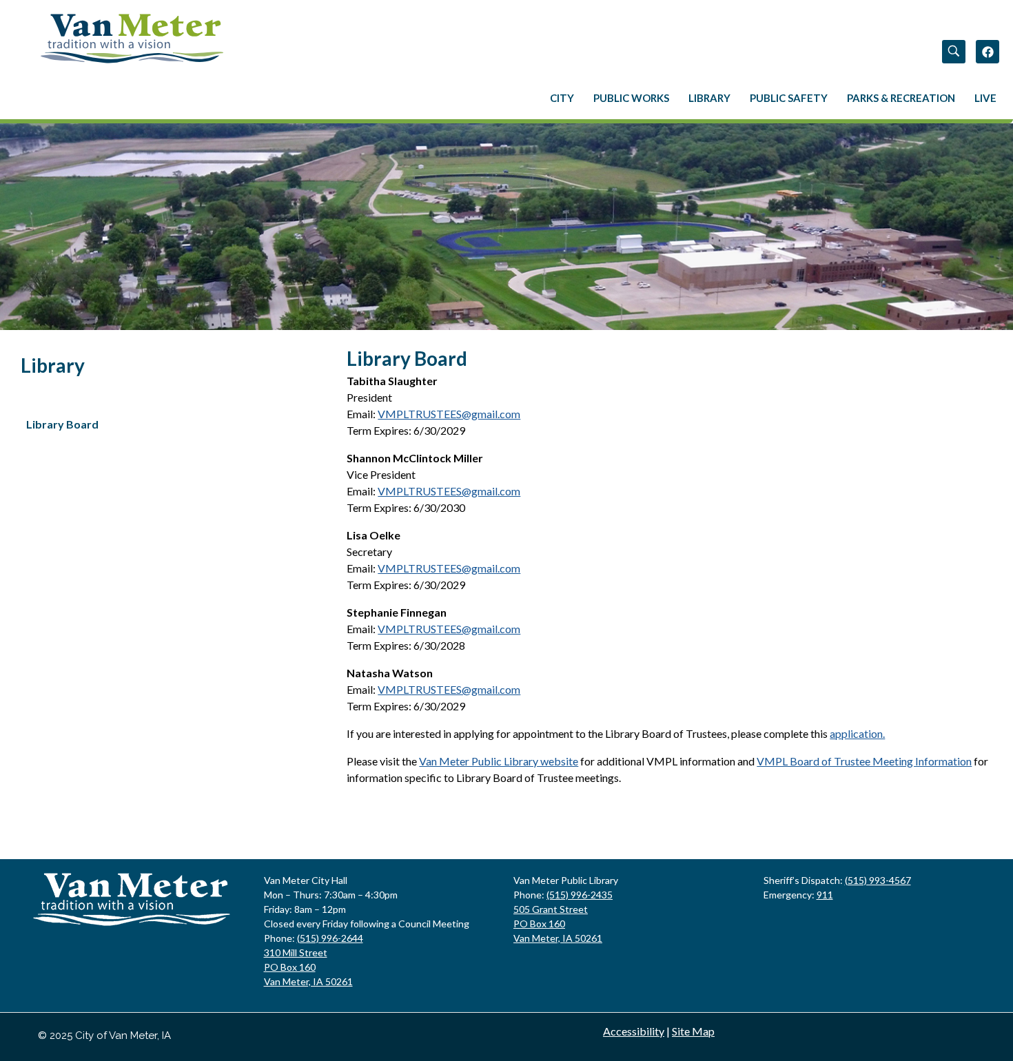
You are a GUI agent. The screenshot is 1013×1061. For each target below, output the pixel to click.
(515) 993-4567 (878, 880)
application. (857, 733)
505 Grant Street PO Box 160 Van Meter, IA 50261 (557, 923)
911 (825, 894)
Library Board (62, 424)
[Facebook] (987, 51)
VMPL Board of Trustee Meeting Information (864, 761)
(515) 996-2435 (579, 894)
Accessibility (633, 1031)
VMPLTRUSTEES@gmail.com (449, 413)
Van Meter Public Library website (498, 761)
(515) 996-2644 (330, 938)
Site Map (693, 1031)
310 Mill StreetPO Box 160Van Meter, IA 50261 (308, 967)
